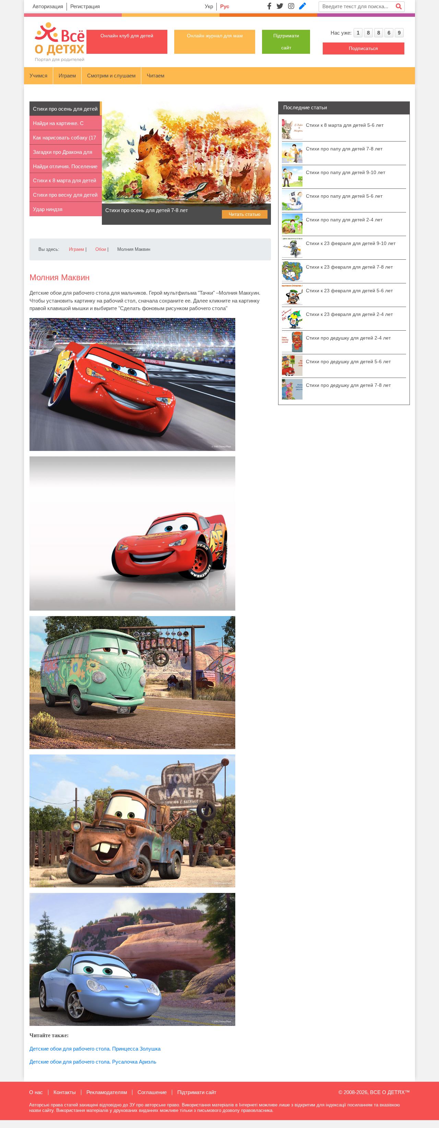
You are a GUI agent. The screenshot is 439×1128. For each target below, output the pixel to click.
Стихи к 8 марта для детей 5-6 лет (344, 125)
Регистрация (85, 6)
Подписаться (363, 48)
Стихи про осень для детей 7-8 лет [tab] (65, 111)
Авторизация (48, 6)
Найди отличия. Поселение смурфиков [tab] (65, 168)
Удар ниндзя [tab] (47, 209)
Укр (209, 6)
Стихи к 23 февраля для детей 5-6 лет (349, 290)
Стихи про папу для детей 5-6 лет (344, 196)
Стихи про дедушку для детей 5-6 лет (348, 361)
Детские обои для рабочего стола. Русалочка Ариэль (92, 1062)
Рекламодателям (106, 1092)
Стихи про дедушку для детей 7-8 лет (348, 385)
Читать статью (245, 214)
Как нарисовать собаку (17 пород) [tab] (64, 140)
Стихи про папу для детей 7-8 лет (344, 148)
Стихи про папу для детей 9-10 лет (345, 172)
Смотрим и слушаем (111, 75)
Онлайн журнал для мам (215, 35)
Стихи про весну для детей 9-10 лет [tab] (65, 197)
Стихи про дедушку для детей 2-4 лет (348, 338)
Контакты (65, 1092)
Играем (67, 75)
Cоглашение (152, 1092)
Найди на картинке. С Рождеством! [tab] (58, 125)
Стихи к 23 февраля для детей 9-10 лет (350, 243)
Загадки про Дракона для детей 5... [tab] (62, 154)
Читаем (155, 75)
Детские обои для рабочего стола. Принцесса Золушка (95, 1049)
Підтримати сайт (196, 1092)
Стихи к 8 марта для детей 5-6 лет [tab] (64, 182)
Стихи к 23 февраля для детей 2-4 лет (349, 314)
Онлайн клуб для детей (126, 35)
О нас (36, 1092)
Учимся (38, 75)
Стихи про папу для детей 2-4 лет (344, 219)
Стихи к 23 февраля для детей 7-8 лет (349, 267)
